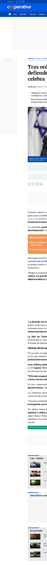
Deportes (32, 14)
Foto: (31, 109)
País (15, 14)
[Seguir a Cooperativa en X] (20, 1)
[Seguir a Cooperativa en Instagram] (23, 1)
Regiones (42, 14)
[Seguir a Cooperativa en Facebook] (17, 1)
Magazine (23, 14)
